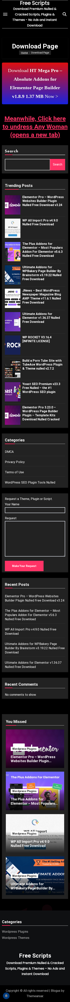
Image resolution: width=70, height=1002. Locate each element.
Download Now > (35, 83)
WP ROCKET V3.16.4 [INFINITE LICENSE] (37, 339)
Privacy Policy (15, 462)
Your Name (12, 504)
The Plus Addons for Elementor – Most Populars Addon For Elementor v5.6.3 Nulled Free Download (42, 250)
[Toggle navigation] (5, 14)
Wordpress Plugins (24, 748)
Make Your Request (24, 566)
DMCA (9, 452)
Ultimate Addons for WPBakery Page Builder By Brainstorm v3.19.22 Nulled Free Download (41, 273)
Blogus (55, 991)
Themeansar (34, 996)
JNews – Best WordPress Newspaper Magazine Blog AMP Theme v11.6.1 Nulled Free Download (41, 296)
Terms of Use (14, 472)
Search (11, 151)
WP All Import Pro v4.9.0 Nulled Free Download (40, 222)
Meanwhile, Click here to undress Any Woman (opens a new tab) (35, 126)
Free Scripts (35, 955)
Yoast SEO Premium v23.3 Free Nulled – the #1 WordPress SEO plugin (41, 388)
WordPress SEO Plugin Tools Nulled (30, 482)
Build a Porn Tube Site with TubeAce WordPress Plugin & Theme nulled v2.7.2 (42, 365)
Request (11, 518)
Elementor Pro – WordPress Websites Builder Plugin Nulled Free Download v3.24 (43, 201)
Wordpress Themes (15, 938)
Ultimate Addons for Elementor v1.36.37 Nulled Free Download (41, 318)
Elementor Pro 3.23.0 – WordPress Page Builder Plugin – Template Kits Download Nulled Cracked (41, 413)
